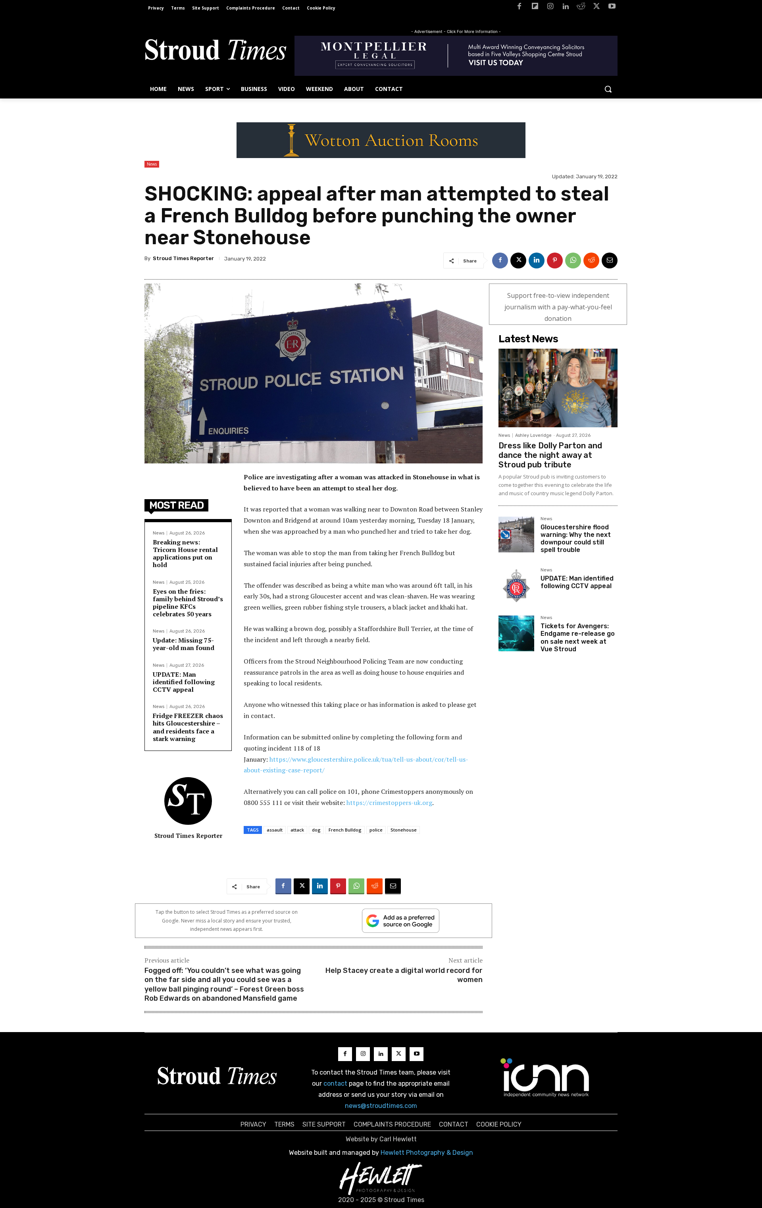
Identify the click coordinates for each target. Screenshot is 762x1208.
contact (335, 1083)
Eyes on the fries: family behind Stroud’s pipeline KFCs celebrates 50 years (188, 603)
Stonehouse (404, 830)
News (152, 164)
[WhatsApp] (573, 260)
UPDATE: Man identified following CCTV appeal (184, 682)
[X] (596, 8)
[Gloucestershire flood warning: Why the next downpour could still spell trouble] (516, 534)
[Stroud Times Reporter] (188, 801)
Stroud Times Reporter (183, 258)
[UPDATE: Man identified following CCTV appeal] (516, 586)
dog (316, 830)
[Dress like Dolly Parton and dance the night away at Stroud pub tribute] (558, 388)
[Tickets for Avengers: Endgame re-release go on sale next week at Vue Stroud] (516, 633)
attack (297, 830)
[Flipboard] (535, 8)
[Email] (610, 260)
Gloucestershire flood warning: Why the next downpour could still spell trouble (576, 538)
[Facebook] (519, 8)
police (376, 830)
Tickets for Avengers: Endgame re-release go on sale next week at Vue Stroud (578, 637)
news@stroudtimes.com (381, 1106)
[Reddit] (581, 8)
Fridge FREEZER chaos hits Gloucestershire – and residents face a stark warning (188, 727)
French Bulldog (345, 830)
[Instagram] (550, 8)
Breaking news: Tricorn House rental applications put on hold (185, 553)
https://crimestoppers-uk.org (389, 802)
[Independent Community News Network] (545, 1077)
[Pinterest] (555, 260)
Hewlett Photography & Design (427, 1152)
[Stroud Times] (215, 51)
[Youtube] (612, 8)
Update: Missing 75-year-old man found (183, 644)
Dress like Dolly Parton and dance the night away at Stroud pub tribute (550, 455)
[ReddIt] (591, 260)
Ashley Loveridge (533, 435)
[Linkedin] (566, 8)
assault (275, 830)
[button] (608, 88)
